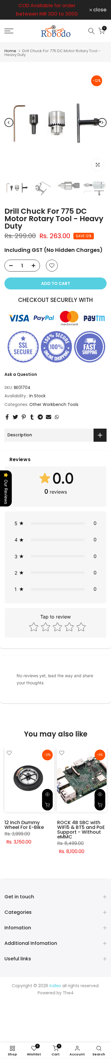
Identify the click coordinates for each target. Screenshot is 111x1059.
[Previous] (8, 122)
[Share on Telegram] (40, 417)
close (99, 10)
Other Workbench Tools (53, 404)
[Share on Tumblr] (32, 417)
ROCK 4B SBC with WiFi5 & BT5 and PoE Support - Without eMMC (81, 829)
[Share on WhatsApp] (56, 417)
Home (10, 51)
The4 (68, 993)
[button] (55, 523)
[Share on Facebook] (7, 417)
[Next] (102, 122)
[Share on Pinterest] (23, 417)
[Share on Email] (48, 417)
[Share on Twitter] (15, 417)
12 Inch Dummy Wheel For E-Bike (24, 825)
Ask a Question (20, 374)
